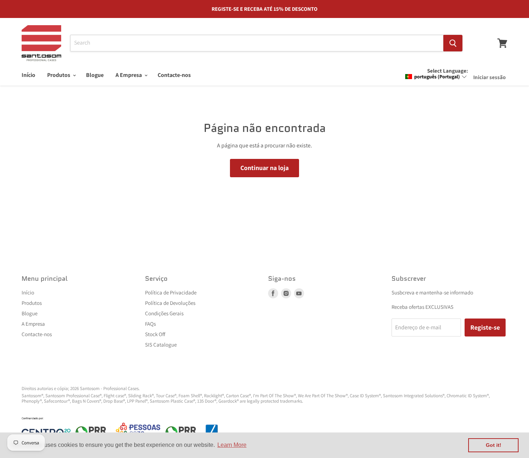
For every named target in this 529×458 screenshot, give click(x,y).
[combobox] (256, 43)
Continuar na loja (264, 168)
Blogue (95, 75)
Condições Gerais (164, 313)
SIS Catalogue (161, 344)
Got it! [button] (493, 445)
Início (28, 75)
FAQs (150, 323)
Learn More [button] (232, 445)
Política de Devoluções (170, 302)
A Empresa (129, 75)
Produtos (59, 75)
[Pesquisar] (452, 43)
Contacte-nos (174, 75)
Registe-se (485, 327)
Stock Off (155, 334)
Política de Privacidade (170, 292)
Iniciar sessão (489, 77)
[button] (436, 76)
